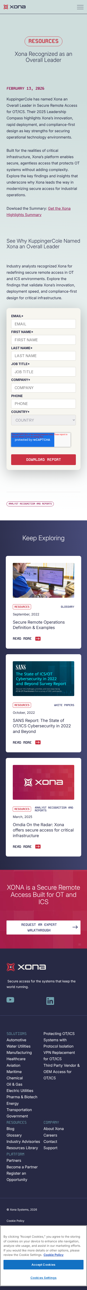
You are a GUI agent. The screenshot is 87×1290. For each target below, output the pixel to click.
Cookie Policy (54, 1255)
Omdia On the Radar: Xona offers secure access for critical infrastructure (43, 830)
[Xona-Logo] (26, 967)
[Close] (81, 1230)
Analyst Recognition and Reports (30, 503)
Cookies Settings (43, 1277)
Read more (22, 638)
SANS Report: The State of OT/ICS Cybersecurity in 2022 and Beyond (42, 726)
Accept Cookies (44, 1264)
